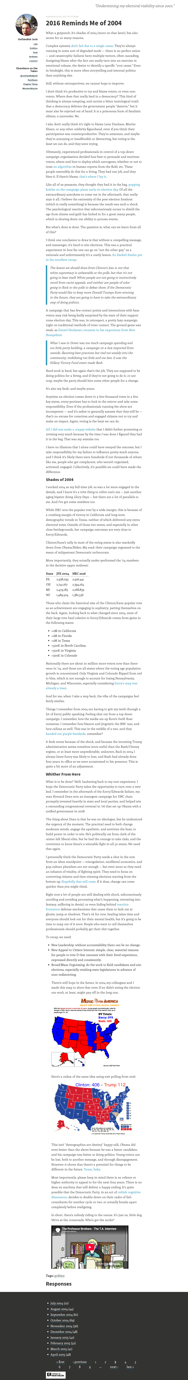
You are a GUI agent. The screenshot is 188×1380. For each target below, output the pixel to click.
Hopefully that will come (78, 881)
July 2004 (57, 1303)
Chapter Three (30, 84)
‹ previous (80, 1362)
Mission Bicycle (30, 88)
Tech (35, 52)
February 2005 (60, 1343)
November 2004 (61, 1326)
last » (130, 1367)
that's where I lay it (92, 176)
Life (36, 44)
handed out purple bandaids (65, 734)
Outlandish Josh (28, 39)
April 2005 (58, 1354)
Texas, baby (92, 1169)
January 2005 (60, 1337)
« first (60, 1362)
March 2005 (59, 1349)
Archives (33, 56)
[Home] (27, 35)
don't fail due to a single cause (92, 46)
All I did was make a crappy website (71, 429)
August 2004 (59, 1309)
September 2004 (62, 1314)
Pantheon (33, 80)
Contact (33, 60)
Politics (34, 48)
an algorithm (62, 166)
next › (114, 1367)
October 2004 (60, 1320)
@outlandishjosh (29, 75)
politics (59, 1275)
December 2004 (61, 1331)
